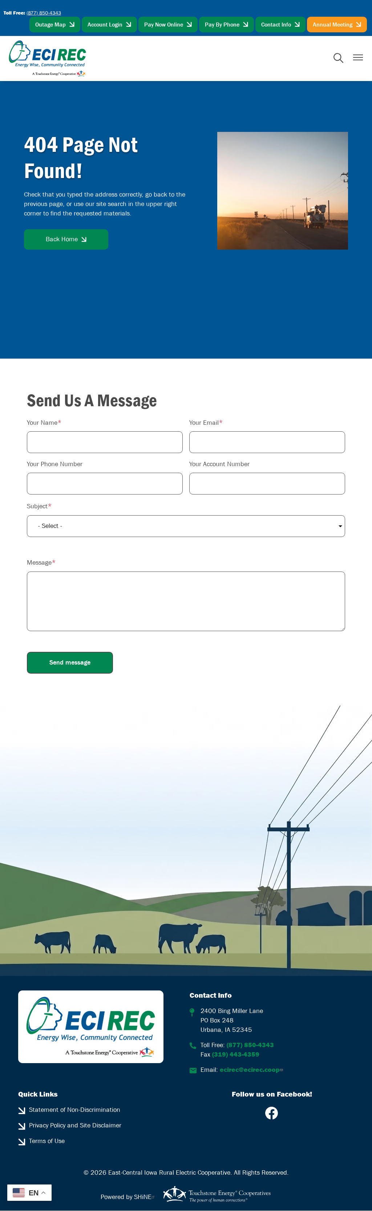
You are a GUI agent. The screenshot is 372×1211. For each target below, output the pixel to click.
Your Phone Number (54, 464)
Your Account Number (219, 464)
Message (39, 562)
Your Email (204, 423)
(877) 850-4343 (44, 12)
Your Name (42, 423)
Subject (37, 506)
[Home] (47, 58)
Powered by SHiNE (126, 1197)
